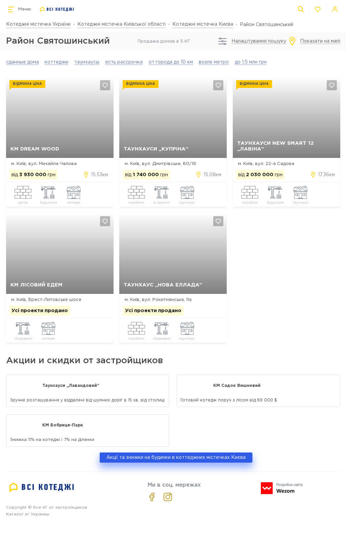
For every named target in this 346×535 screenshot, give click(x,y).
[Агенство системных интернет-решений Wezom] (282, 488)
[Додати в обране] (105, 85)
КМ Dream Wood (34, 149)
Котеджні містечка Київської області (121, 24)
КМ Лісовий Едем (36, 285)
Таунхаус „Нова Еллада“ (163, 285)
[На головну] (57, 9)
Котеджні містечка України (38, 24)
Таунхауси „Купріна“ (156, 149)
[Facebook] (152, 497)
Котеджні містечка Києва (202, 24)
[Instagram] (168, 497)
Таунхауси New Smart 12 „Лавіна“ (275, 146)
